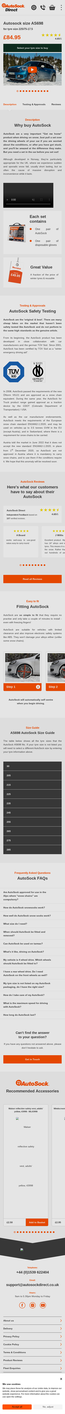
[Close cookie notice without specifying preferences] (61, 1379)
